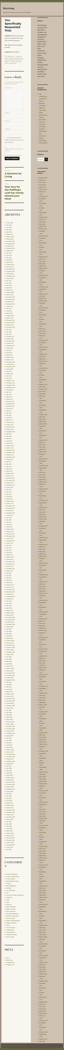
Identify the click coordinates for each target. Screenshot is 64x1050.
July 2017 (9, 411)
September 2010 (10, 596)
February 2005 (10, 749)
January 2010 (9, 615)
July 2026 (9, 225)
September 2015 (10, 457)
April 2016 (9, 441)
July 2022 (9, 329)
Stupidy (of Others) (11, 923)
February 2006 (10, 722)
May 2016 (9, 438)
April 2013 (9, 524)
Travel (8, 925)
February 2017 (10, 422)
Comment (8, 88)
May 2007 (9, 687)
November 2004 (10, 756)
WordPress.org (10, 965)
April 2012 (9, 552)
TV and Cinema (10, 927)
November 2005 (10, 729)
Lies (7, 893)
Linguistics (17, 58)
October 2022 (10, 325)
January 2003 (9, 807)
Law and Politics (10, 890)
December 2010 (10, 589)
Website (7, 129)
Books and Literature (11, 874)
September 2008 (10, 652)
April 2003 (9, 801)
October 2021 (10, 343)
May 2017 (9, 415)
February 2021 (10, 357)
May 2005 (9, 742)
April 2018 (9, 397)
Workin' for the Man (11, 934)
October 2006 (10, 703)
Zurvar (6, 63)
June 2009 (9, 631)
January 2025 (9, 267)
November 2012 (10, 536)
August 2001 (9, 847)
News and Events (11, 911)
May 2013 (9, 522)
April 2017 (9, 418)
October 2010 (10, 594)
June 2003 (9, 796)
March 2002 (9, 831)
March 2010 (9, 610)
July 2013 (9, 517)
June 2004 (9, 768)
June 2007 (9, 684)
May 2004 (9, 770)
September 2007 (10, 680)
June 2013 (9, 520)
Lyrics (21, 58)
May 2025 (9, 257)
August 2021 (9, 348)
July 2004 (9, 766)
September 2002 (10, 817)
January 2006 (9, 724)
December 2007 (10, 673)
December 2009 (10, 617)
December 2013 (10, 506)
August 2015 (9, 459)
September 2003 (10, 789)
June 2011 (9, 575)
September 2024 (10, 276)
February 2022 (10, 336)
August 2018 (9, 390)
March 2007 (9, 691)
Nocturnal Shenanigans (12, 913)
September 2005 (10, 733)
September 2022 (10, 327)
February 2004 (10, 777)
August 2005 (9, 736)
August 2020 (9, 369)
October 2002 (10, 814)
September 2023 (10, 304)
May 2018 (9, 394)
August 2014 (9, 487)
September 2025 (10, 248)
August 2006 (9, 708)
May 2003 (9, 798)
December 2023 (10, 297)
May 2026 (9, 229)
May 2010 (9, 606)
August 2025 (9, 250)
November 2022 (10, 322)
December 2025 (10, 241)
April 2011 (9, 580)
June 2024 (9, 283)
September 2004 (10, 761)
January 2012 (9, 559)
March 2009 (9, 638)
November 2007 (10, 675)
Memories (9, 904)
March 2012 (9, 554)
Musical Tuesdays (11, 909)
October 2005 (10, 731)
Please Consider (10, 918)
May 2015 (9, 466)
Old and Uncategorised (12, 916)
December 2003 (10, 782)
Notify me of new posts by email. (13, 155)
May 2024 (9, 285)
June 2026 (9, 227)
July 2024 (9, 281)
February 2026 (10, 236)
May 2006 (9, 715)
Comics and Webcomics (12, 876)
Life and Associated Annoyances (15, 895)
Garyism (42, 103)
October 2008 (10, 650)
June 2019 (9, 376)
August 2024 (9, 278)
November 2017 (10, 404)
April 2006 (9, 717)
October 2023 (10, 301)
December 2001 (10, 838)
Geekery (11, 58)
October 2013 (10, 510)
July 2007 (9, 682)
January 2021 (9, 359)
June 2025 (9, 255)
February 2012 (10, 557)
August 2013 (9, 515)
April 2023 (9, 311)
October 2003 (10, 787)
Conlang (18, 61)
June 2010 (9, 603)
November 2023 (10, 299)
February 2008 (10, 668)
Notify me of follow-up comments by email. (14, 149)
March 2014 (9, 499)
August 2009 (9, 626)
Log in (8, 958)
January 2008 (9, 671)
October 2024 (10, 274)
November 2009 (10, 619)
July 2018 (9, 392)
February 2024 (10, 292)
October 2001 (10, 842)
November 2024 (10, 271)
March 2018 (9, 399)
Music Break (43, 143)
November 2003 (10, 784)
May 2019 (9, 378)
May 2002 (9, 826)
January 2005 (9, 752)
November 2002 (10, 812)
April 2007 (9, 689)
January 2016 (9, 448)
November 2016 (10, 427)
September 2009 (10, 624)
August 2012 (9, 543)
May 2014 (9, 494)
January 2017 (9, 424)
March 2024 (9, 290)
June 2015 (9, 464)
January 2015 (9, 476)
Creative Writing (10, 879)
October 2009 (10, 622)
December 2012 (10, 534)
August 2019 (9, 373)
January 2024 (9, 294)
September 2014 (10, 485)
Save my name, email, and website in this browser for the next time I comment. (14, 140)
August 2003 (9, 791)
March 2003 (9, 803)
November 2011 (10, 564)
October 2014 (10, 483)
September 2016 (10, 431)
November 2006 (10, 701)
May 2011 (9, 578)
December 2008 (10, 645)
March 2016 (9, 443)
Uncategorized (10, 930)
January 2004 (9, 780)
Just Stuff (8, 888)
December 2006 (10, 698)
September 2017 (10, 406)
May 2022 (9, 334)
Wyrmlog (8, 8)
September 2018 (10, 387)
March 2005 (9, 747)
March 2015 (9, 471)
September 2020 (10, 366)
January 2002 (9, 835)
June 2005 (9, 740)
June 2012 (9, 548)
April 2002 (9, 828)
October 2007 (10, 677)
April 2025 (9, 260)
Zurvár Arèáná (12, 63)
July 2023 (9, 308)
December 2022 (10, 320)
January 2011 (9, 587)
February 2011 (10, 585)
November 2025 (10, 243)
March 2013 (9, 527)
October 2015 (10, 455)
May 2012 (9, 550)
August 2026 (9, 223)
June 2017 (9, 413)
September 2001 (10, 845)
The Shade (42, 140)
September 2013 (10, 513)
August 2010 (9, 599)
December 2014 (10, 478)
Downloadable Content (12, 881)
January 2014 (9, 503)
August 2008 (9, 654)
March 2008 (9, 666)
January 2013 (9, 531)
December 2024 (10, 269)
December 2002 (10, 810)
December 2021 (10, 341)
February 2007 (10, 694)
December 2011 (10, 561)
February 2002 (10, 833)
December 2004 (10, 754)
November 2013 (10, 508)
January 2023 (9, 318)
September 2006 (10, 705)
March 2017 (9, 420)
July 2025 (9, 253)
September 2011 (10, 568)
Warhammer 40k (10, 932)
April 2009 (9, 636)
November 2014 (10, 480)
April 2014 (9, 496)
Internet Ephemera (11, 886)
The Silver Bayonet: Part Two (42, 122)
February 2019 (10, 380)
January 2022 (9, 339)
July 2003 (9, 794)
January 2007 (9, 696)
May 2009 (9, 633)
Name (7, 113)
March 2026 (9, 234)
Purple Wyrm (10, 56)
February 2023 (10, 315)
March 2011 (9, 582)
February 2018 (10, 401)
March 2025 (9, 262)
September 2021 (10, 346)
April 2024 (9, 288)
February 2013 (10, 529)
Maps (7, 902)
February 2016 (10, 445)
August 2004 (9, 763)
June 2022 (9, 332)
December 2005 (10, 726)
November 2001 (10, 840)
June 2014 (9, 492)
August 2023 (9, 306)
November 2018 (10, 385)
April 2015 (9, 469)
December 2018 (10, 383)
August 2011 (9, 571)
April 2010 (9, 608)
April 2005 (9, 745)
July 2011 (9, 573)
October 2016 (10, 429)
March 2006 (9, 719)
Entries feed (9, 960)
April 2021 (9, 353)
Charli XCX (13, 61)
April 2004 (9, 773)
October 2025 (10, 246)
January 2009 (9, 643)
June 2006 (9, 712)
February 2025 (10, 264)
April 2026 (9, 232)
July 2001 (9, 849)
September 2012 (10, 541)
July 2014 (9, 489)
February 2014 (10, 501)
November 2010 (10, 592)
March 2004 (9, 775)
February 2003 (10, 805)
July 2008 (9, 657)
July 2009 (9, 629)
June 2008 (9, 659)
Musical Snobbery (11, 906)
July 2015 (9, 462)
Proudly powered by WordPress (17, 1046)
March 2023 (9, 313)
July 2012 (9, 545)
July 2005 (9, 738)
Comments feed (10, 962)
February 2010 (10, 613)
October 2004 (10, 759)
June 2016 (9, 436)
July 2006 (9, 710)
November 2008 (10, 647)
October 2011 (10, 566)
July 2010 (9, 601)
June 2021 (9, 350)
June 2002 (9, 824)
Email (7, 121)
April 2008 (9, 664)
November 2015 (10, 452)
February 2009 (10, 640)
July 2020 (9, 371)
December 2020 (10, 362)
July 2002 (9, 821)
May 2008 (9, 661)
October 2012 (10, 538)
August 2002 (9, 819)
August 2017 (9, 408)
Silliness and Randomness (12, 59)
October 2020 (10, 364)
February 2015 (10, 473)
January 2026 (9, 239)
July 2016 (9, 434)
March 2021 (9, 355)
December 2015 (10, 450)
